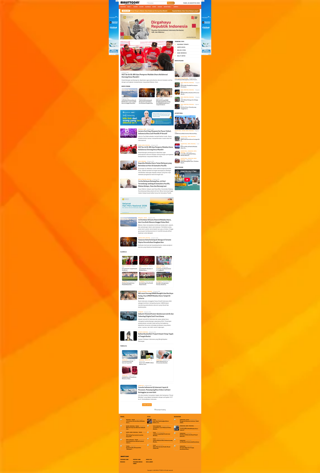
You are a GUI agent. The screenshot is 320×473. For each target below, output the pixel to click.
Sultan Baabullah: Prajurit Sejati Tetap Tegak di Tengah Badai (163, 102)
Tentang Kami (124, 459)
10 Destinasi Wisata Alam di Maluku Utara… (135, 422)
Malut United (181, 56)
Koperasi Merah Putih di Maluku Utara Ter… (189, 147)
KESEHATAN (190, 151)
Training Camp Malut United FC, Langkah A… (163, 269)
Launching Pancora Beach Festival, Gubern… (135, 442)
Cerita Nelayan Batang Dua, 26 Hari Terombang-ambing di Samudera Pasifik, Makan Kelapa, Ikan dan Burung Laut (154, 183)
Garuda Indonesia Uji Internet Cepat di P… (127, 362)
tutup (117, 1)
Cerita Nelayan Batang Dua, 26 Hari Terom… (186, 79)
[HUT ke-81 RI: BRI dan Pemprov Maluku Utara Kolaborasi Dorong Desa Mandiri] (147, 56)
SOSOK (187, 419)
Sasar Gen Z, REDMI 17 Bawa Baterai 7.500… (146, 363)
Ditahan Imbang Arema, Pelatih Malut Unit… (128, 283)
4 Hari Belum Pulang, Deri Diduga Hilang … (189, 100)
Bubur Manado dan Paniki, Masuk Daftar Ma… (161, 447)
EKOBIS (140, 145)
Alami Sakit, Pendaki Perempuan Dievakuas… (189, 86)
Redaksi (122, 462)
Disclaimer (149, 462)
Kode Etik (149, 459)
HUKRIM (140, 237)
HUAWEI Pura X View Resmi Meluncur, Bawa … (129, 378)
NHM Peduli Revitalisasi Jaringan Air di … (190, 140)
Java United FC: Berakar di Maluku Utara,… (146, 269)
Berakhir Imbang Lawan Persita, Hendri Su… (162, 283)
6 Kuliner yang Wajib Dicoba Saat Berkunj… (161, 434)
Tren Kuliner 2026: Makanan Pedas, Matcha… (162, 428)
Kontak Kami (136, 459)
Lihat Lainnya (147, 405)
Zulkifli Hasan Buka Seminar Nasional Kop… (186, 133)
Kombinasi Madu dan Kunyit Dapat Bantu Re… (189, 435)
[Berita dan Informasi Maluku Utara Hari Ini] (130, 3)
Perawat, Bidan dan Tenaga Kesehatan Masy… (187, 448)
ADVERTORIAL (178, 130)
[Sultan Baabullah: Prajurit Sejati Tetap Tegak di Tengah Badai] (164, 92)
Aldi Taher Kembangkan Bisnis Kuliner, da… (161, 422)
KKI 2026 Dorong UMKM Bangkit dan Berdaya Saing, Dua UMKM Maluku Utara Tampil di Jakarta (146, 102)
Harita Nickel (181, 47)
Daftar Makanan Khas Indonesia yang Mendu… (162, 441)
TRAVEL (145, 217)
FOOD (154, 419)
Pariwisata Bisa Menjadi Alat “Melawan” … (133, 448)
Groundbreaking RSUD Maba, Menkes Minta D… (188, 154)
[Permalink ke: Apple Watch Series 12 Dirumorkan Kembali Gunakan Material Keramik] (164, 354)
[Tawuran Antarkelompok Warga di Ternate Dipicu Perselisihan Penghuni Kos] (130, 92)
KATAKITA (140, 332)
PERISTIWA (143, 179)
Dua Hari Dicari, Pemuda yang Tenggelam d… (188, 108)
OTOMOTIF (140, 312)
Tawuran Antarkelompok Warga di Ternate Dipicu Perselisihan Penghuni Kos (129, 102)
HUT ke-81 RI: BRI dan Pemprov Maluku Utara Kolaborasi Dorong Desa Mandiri (145, 76)
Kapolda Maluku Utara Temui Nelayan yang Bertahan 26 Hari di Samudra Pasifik (142, 11)
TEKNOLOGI (125, 360)
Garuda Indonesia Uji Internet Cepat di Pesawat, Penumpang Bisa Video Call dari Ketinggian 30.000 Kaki (154, 389)
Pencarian (171, 3)
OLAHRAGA (128, 265)
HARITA (128, 432)
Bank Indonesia (182, 53)
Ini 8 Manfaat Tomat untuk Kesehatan (189, 442)
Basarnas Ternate (183, 44)
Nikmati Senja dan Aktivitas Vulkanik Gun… (135, 428)
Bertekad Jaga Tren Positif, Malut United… (146, 283)
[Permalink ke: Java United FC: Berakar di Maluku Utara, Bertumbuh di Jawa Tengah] (147, 260)
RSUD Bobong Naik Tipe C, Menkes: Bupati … (190, 162)
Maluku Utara (181, 50)
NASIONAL (140, 129)
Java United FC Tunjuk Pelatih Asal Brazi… (129, 269)
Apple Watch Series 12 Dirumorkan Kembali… (162, 362)
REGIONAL (147, 145)
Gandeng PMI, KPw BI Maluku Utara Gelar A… (189, 429)
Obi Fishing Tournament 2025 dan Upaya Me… (134, 435)
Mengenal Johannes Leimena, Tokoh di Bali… (189, 422)
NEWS (145, 129)
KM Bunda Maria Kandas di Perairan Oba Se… (190, 93)
